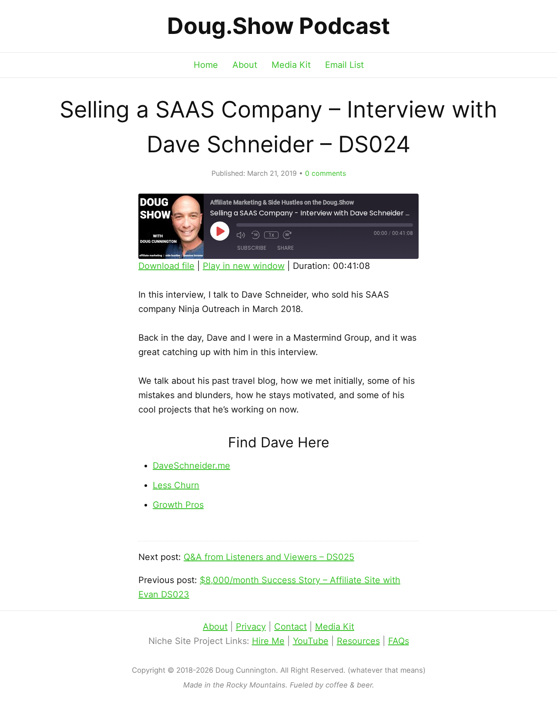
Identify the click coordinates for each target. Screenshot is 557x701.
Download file (166, 266)
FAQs (398, 641)
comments (325, 173)
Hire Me (268, 641)
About (244, 65)
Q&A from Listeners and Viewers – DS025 (269, 557)
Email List (344, 65)
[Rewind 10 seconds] (255, 235)
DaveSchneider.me (191, 465)
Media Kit (291, 65)
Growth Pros (178, 505)
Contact (290, 626)
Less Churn (176, 485)
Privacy (251, 626)
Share (285, 248)
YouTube (311, 641)
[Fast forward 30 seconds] (288, 235)
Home (206, 65)
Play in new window (244, 266)
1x (271, 235)
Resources (358, 641)
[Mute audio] (241, 235)
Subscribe (251, 248)
